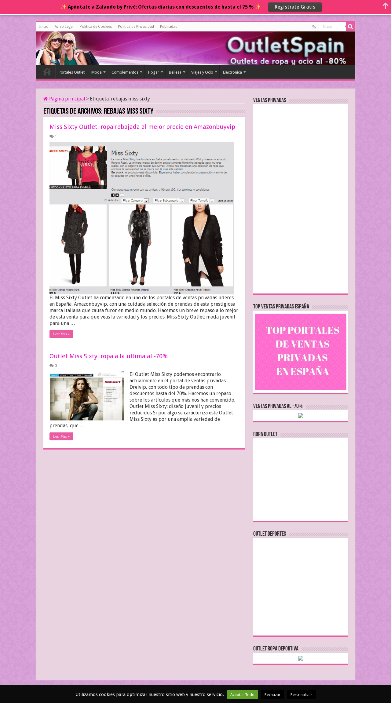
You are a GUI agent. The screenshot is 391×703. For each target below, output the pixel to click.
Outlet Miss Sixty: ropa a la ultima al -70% (108, 356)
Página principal (66, 99)
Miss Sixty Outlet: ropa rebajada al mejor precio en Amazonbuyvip (142, 126)
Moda (96, 72)
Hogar (153, 72)
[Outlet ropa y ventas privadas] (63, 47)
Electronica (232, 72)
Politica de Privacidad (136, 26)
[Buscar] (350, 26)
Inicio (44, 26)
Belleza (175, 72)
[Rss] (314, 27)
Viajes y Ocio (202, 72)
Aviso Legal (64, 26)
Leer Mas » (61, 334)
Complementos (124, 72)
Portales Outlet (72, 72)
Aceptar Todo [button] (242, 694)
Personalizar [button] (301, 694)
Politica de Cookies (96, 26)
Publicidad (168, 26)
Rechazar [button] (272, 694)
